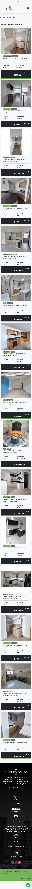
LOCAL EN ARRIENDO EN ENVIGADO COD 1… (15, 402)
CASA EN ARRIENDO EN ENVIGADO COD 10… (15, 305)
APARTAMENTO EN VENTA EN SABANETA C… (15, 353)
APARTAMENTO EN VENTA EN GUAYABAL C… (15, 159)
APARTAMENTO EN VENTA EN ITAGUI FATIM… (15, 548)
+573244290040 (16, 809)
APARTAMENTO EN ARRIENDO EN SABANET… (15, 111)
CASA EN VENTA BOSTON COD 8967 (12, 450)
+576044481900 (16, 811)
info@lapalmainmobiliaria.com (16, 846)
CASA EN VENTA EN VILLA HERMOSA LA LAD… (15, 693)
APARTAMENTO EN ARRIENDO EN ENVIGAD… (15, 256)
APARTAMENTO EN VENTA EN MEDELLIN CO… (15, 499)
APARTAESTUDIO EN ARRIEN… (15, 59)
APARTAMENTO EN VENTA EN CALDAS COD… (15, 742)
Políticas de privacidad (16, 787)
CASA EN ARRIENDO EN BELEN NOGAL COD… (15, 596)
